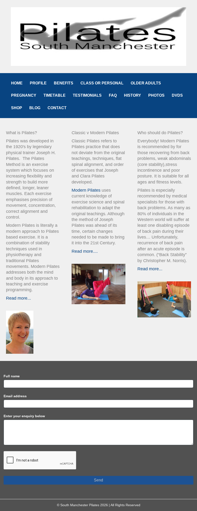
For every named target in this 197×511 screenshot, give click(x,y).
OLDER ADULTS (146, 83)
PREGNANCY (23, 95)
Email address (15, 396)
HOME (17, 83)
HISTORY (132, 95)
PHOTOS (156, 95)
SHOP (16, 108)
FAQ (113, 95)
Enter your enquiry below (24, 416)
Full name (12, 376)
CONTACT (57, 108)
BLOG (34, 108)
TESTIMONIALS (87, 95)
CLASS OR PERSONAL (101, 83)
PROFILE (38, 83)
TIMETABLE (54, 95)
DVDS (177, 95)
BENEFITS (63, 83)
